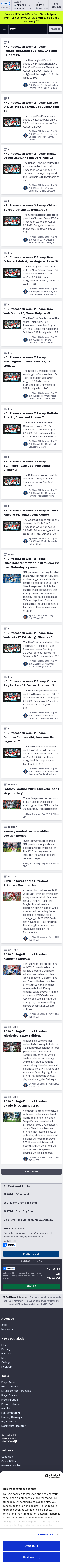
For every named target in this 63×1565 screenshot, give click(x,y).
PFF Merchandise (11, 1465)
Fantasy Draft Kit (11, 1413)
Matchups (7, 1408)
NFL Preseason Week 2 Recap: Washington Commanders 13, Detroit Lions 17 (30, 361)
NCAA (5, 8)
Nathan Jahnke (40, 615)
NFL (6, 3)
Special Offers (9, 1461)
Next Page (31, 1171)
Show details (46, 1534)
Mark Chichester (40, 82)
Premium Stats (9, 1399)
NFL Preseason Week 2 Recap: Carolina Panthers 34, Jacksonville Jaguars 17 (29, 737)
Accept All (31, 1545)
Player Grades (9, 1395)
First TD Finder (9, 1386)
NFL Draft (6, 1366)
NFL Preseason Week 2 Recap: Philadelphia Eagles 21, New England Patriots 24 (30, 50)
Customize (29, 1557)
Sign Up (31, 1286)
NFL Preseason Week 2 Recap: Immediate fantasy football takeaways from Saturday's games (31, 563)
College (13, 876)
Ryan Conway (33, 814)
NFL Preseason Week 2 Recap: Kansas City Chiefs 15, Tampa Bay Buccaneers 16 (31, 106)
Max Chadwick (39, 937)
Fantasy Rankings (11, 1417)
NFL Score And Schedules (16, 1391)
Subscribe (7, 1457)
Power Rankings (10, 1404)
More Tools (31, 1254)
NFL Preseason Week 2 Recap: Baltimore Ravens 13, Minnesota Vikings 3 (27, 465)
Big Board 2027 (10, 1421)
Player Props (8, 1382)
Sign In (55, 29)
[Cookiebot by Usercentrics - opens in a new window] (45, 1476)
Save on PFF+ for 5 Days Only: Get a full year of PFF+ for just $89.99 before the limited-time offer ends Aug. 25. (32, 18)
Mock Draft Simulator (13, 1426)
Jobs (4, 1325)
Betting (5, 1349)
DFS (3, 1358)
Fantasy (12, 554)
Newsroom (7, 1329)
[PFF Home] (13, 29)
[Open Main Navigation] (4, 29)
